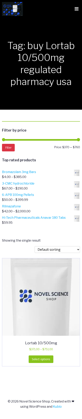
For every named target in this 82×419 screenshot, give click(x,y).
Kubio (57, 406)
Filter (8, 147)
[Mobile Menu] (76, 9)
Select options (41, 359)
